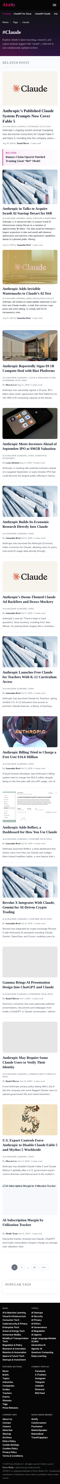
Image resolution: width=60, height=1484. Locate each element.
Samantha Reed (24, 245)
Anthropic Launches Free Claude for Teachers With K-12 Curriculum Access (29, 677)
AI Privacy (36, 1320)
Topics (34, 1308)
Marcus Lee (11, 385)
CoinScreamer (38, 1422)
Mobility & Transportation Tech (15, 1340)
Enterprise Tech (35, 127)
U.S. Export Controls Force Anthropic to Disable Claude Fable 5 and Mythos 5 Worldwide (30, 1145)
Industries (7, 1382)
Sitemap (6, 1433)
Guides (6, 1389)
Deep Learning (38, 1356)
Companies (8, 1385)
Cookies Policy (10, 1448)
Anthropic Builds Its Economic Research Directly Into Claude (25, 524)
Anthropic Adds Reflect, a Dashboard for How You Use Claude (29, 829)
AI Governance (39, 1327)
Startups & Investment (44, 218)
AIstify (34, 1419)
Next (44, 1267)
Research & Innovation (14, 1348)
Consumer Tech (36, 839)
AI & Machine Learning (14, 127)
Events (6, 1396)
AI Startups (37, 1312)
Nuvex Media (7, 1467)
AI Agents (36, 1334)
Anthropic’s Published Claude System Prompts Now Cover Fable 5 (28, 116)
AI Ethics (35, 1323)
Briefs (5, 1374)
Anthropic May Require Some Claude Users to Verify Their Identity (25, 1062)
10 (34, 1267)
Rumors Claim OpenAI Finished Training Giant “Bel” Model (25, 159)
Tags (15, 22)
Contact (6, 1422)
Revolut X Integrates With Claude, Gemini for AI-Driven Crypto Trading (28, 907)
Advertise (7, 1430)
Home (5, 22)
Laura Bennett (12, 463)
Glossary (7, 1400)
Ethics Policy (9, 1441)
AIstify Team (12, 1233)
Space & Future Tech (13, 1356)
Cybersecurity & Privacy (42, 1074)
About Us (7, 1419)
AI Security (37, 1316)
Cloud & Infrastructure (42, 378)
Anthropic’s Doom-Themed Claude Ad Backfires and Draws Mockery (29, 599)
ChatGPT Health (42, 14)
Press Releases (10, 1407)
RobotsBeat (37, 1433)
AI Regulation (38, 1331)
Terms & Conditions (12, 1455)
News (48, 127)
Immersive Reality (11, 1334)
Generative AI (38, 1345)
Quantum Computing (42, 1352)
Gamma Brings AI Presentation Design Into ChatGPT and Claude (28, 984)
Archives (7, 1437)
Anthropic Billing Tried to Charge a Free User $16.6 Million (29, 754)
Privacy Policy (9, 1452)
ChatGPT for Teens (23, 14)
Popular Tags (18, 1284)
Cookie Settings (10, 1444)
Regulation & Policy (43, 298)
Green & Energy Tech (13, 1331)
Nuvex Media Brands (41, 1415)
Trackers (7, 1393)
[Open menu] (55, 5)
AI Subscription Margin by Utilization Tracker (23, 1222)
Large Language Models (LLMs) (43, 1340)
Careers (6, 1426)
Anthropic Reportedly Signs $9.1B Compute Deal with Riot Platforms (28, 368)
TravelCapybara (39, 1437)
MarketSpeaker (39, 1430)
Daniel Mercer (23, 143)
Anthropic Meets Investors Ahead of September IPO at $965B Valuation (29, 446)
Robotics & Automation (14, 1352)
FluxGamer (37, 1426)
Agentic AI (36, 1348)
